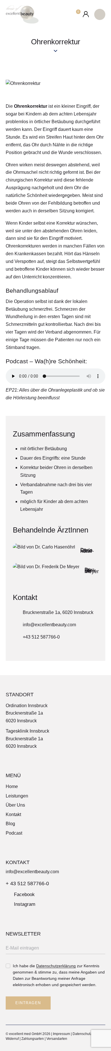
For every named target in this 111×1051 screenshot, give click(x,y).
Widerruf (12, 1039)
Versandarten (56, 1039)
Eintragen (28, 1003)
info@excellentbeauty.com (49, 624)
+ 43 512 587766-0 (27, 883)
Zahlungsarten (32, 1039)
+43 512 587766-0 (41, 637)
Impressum (61, 1034)
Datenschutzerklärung (56, 966)
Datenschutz (82, 1034)
